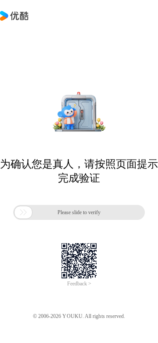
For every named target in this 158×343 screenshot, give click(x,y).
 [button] (23, 212)
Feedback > (79, 284)
